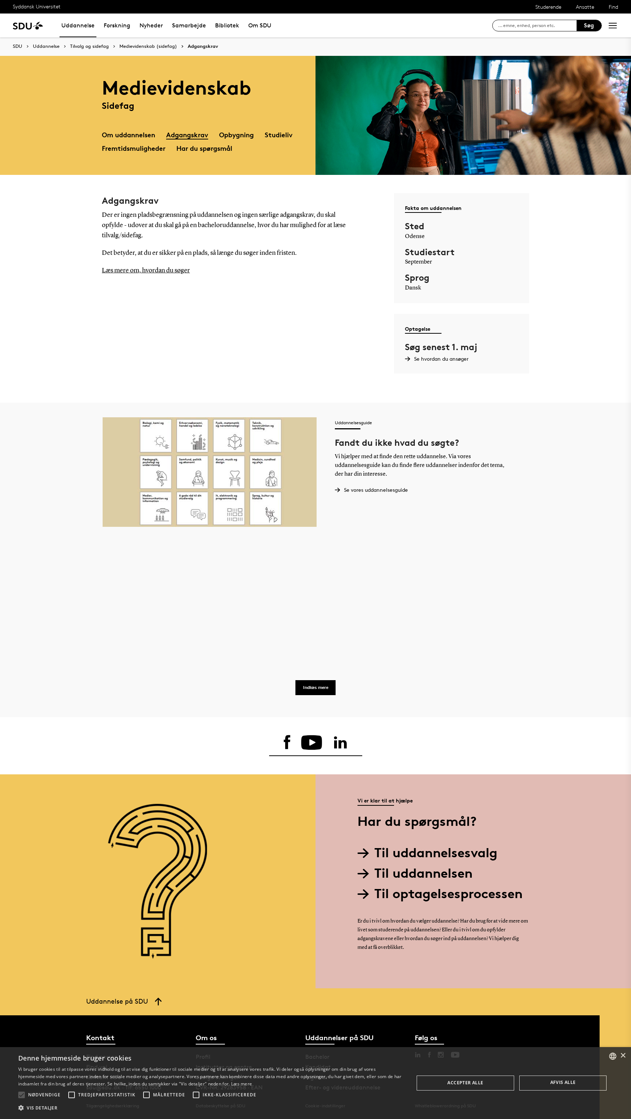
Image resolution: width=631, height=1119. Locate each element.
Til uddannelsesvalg (435, 853)
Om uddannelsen (128, 134)
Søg (589, 25)
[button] (21, 1095)
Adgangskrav (203, 46)
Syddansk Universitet (37, 6)
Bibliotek (227, 25)
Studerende (548, 7)
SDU (17, 46)
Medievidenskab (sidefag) (148, 46)
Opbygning (236, 134)
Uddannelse (78, 25)
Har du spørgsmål (204, 148)
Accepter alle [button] (465, 1083)
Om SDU (259, 25)
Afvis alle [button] (563, 1082)
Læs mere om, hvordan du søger (146, 270)
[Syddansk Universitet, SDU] (28, 25)
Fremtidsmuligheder (133, 148)
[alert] (315, 1083)
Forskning (117, 25)
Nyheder (151, 25)
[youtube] (311, 742)
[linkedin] (340, 742)
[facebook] (287, 742)
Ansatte (585, 7)
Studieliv (278, 134)
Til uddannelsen (423, 873)
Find (613, 7)
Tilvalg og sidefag (89, 46)
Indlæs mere (315, 687)
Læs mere (241, 1084)
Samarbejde (189, 25)
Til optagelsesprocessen (448, 893)
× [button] (623, 1055)
